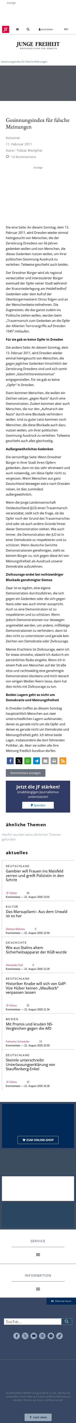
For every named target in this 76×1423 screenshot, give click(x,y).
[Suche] (66, 1322)
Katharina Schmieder (17, 1041)
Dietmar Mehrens (15, 929)
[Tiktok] (59, 1336)
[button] (17, 29)
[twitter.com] (25, 1336)
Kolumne (13, 138)
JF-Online (11, 893)
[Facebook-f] (16, 1336)
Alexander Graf (14, 965)
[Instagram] (42, 1336)
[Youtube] (33, 1336)
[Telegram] (51, 1336)
